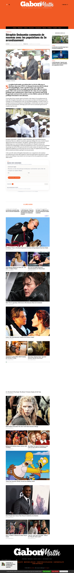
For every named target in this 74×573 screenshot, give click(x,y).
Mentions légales (30, 562)
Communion (8, 31)
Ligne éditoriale (37, 563)
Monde (44, 27)
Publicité (20, 562)
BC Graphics (36, 191)
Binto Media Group (21, 191)
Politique (50, 27)
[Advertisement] (37, 18)
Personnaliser (63, 571)
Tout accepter (46, 571)
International (38, 27)
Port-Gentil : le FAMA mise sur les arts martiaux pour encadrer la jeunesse (42, 211)
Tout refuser (55, 571)
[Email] (67, 4)
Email (28, 172)
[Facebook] (62, 4)
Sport (60, 27)
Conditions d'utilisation (44, 562)
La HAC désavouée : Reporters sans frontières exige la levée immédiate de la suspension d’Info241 (59, 64)
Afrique (14, 27)
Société (55, 27)
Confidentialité (59, 562)
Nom (8, 172)
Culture (25, 27)
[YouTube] (64, 4)
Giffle (53, 60)
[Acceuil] (66, 4)
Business (20, 27)
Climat (53, 45)
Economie (31, 27)
